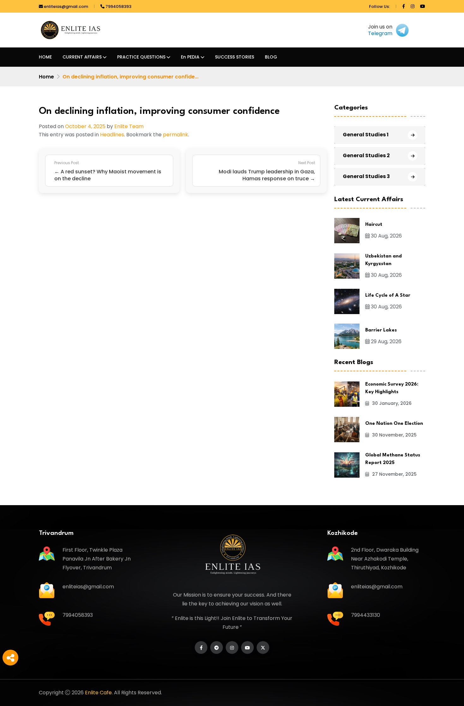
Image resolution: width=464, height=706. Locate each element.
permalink (175, 134)
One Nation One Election (394, 423)
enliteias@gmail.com (65, 6)
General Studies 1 (366, 134)
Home (46, 76)
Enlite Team (129, 126)
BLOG (271, 57)
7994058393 (117, 6)
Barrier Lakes (381, 330)
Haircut (373, 224)
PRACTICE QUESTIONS (141, 57)
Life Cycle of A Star (387, 295)
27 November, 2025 (394, 474)
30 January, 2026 (391, 403)
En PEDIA (190, 57)
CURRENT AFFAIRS (82, 57)
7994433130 (365, 615)
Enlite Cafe (98, 692)
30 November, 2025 (394, 435)
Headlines (112, 134)
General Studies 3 (366, 176)
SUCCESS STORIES (234, 57)
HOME (45, 57)
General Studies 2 (366, 155)
